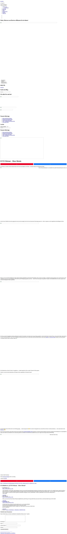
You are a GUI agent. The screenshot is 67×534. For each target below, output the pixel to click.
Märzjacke (2, 429)
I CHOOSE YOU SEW (18, 483)
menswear (4, 8)
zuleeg (35, 483)
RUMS (5, 478)
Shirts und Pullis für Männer (7, 118)
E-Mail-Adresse (3, 525)
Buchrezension (5, 11)
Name (1, 523)
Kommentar (2, 521)
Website (1, 527)
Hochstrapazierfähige (5, 476)
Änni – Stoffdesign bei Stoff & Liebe (9, 121)
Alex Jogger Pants (6, 122)
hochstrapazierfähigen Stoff (28, 431)
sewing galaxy (5, 501)
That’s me (4, 13)
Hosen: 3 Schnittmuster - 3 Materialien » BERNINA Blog (15, 509)
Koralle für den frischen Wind (7, 119)
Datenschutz (2, 533)
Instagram (2, 87)
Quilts (4, 10)
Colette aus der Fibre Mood (7, 120)
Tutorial (47, 337)
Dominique (12, 483)
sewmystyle (6, 7)
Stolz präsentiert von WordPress (10, 533)
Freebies (4, 12)
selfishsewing (5, 6)
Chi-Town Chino (52, 337)
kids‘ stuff (4, 9)
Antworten (4, 495)
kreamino (2, 1)
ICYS (28, 483)
